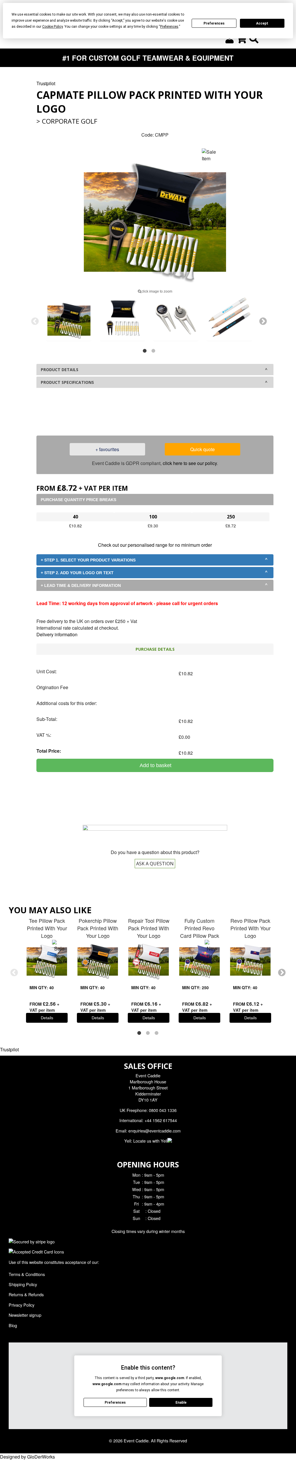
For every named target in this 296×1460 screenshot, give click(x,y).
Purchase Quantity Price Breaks (78, 499)
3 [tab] (157, 1033)
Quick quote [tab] (202, 449)
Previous (35, 321)
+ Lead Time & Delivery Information (81, 585)
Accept (262, 23)
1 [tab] (145, 351)
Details (47, 1018)
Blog (13, 1325)
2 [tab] (153, 351)
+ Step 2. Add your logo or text (77, 572)
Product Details (59, 369)
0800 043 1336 (169, 414)
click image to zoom (156, 291)
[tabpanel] (69, 318)
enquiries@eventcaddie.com (154, 1131)
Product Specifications (67, 382)
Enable (180, 1403)
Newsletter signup (25, 1315)
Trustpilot (45, 83)
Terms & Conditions (27, 1274)
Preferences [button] (169, 27)
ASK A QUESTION (155, 863)
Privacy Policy (21, 1305)
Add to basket (154, 765)
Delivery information (56, 634)
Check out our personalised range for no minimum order (155, 545)
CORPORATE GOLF (69, 121)
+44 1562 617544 (161, 1120)
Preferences (214, 23)
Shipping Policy (23, 1284)
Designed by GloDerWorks (27, 1456)
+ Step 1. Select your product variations (88, 560)
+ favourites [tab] (107, 449)
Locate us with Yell (150, 1141)
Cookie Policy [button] (52, 27)
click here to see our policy (190, 463)
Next (263, 321)
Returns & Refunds (26, 1294)
